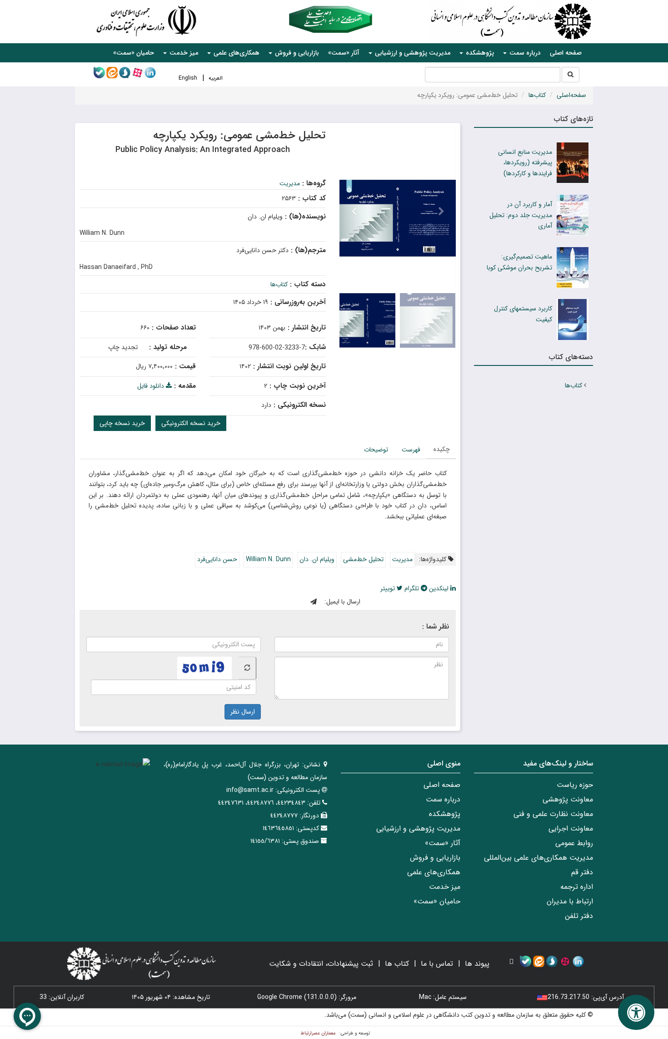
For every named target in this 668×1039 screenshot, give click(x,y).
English (188, 78)
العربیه (216, 78)
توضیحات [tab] (376, 450)
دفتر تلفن (579, 916)
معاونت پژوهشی (568, 799)
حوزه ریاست (575, 785)
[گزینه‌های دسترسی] (636, 1012)
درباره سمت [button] (524, 53)
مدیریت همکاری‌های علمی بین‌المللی (538, 857)
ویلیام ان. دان (316, 559)
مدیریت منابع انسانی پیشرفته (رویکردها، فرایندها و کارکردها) (525, 163)
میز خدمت (444, 886)
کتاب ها (397, 963)
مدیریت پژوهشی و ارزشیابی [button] (411, 53)
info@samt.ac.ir (250, 790)
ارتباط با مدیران (570, 901)
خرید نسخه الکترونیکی (190, 423)
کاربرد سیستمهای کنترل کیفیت (523, 314)
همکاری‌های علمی (433, 872)
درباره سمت (443, 799)
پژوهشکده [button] (479, 53)
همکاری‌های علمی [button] (235, 53)
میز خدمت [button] (183, 53)
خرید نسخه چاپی (122, 423)
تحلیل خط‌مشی (363, 559)
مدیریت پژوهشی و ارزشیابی (418, 828)
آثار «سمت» (343, 53)
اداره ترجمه (576, 886)
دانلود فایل (151, 386)
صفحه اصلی (566, 53)
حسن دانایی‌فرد (217, 559)
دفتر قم (582, 872)
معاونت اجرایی (570, 828)
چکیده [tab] (442, 449)
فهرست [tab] (411, 450)
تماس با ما (437, 963)
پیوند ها (477, 963)
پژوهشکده (444, 814)
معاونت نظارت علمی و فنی (553, 814)
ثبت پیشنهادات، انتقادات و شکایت (321, 963)
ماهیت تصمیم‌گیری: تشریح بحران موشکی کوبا (519, 262)
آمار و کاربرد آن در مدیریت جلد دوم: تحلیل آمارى (520, 215)
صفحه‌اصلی (571, 95)
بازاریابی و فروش (435, 857)
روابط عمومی (574, 843)
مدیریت (289, 183)
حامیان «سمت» (133, 53)
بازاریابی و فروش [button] (296, 53)
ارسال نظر (242, 712)
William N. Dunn (268, 559)
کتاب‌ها (537, 95)
